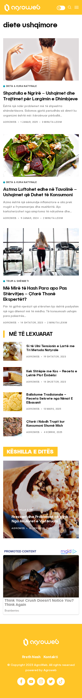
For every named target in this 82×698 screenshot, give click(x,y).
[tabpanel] (41, 499)
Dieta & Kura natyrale (21, 86)
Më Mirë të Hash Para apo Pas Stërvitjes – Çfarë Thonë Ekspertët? (35, 294)
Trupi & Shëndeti (17, 281)
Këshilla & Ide (24, 510)
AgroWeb (9, 122)
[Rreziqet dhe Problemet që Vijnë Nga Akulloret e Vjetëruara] (41, 499)
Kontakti (51, 657)
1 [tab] (68, 467)
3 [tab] (72, 467)
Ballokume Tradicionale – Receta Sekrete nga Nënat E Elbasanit (49, 398)
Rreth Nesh (31, 657)
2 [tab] (70, 467)
